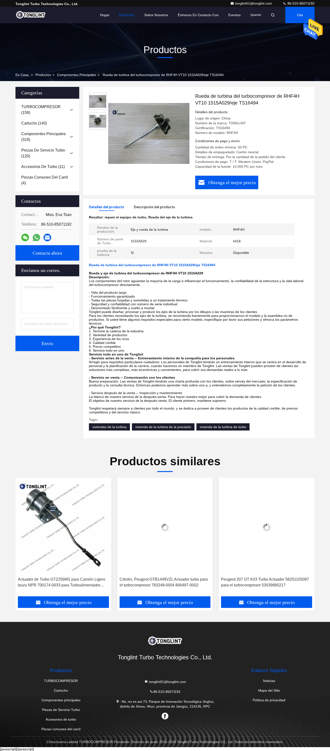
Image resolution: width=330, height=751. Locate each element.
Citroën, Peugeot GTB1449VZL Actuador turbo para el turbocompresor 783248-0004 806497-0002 (164, 582)
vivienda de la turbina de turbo (223, 427)
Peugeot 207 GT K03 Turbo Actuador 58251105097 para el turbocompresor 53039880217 (265, 582)
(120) (43, 153)
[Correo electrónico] (47, 237)
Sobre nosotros (156, 15)
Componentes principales (76, 75)
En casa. (22, 75)
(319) (43, 137)
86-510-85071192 (301, 3)
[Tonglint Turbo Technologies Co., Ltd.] (30, 15)
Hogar (104, 15)
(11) (43, 167)
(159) (41, 110)
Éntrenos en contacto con (198, 15)
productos (43, 75)
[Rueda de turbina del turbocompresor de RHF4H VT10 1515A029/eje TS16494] (148, 133)
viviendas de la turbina (109, 427)
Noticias (269, 681)
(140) (34, 123)
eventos (234, 15)
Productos (127, 15)
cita (300, 15)
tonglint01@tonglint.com (254, 3)
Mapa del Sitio (269, 690)
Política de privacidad (269, 700)
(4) (44, 180)
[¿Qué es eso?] (36, 238)
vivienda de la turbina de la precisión (163, 427)
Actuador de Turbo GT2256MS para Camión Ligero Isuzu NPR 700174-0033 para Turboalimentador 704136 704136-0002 (61, 582)
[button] (24, 539)
